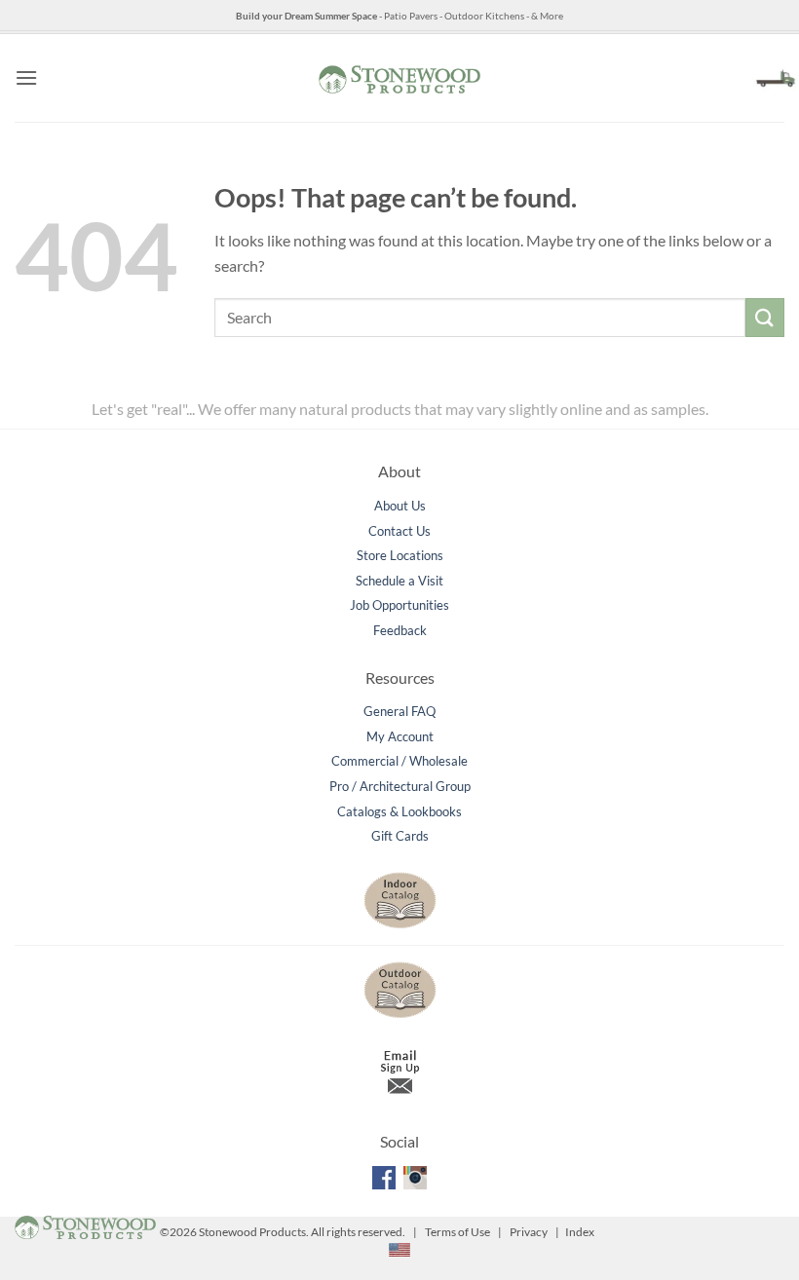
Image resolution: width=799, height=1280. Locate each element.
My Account (400, 736)
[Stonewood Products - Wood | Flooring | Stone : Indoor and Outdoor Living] (399, 77)
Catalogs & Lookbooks (399, 811)
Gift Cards (400, 836)
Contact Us (399, 531)
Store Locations (400, 555)
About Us (400, 505)
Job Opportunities (399, 605)
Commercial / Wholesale (399, 761)
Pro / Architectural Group (400, 786)
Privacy (529, 1231)
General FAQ (399, 711)
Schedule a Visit (399, 580)
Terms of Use (457, 1231)
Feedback (400, 630)
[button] (26, 77)
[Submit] (764, 317)
